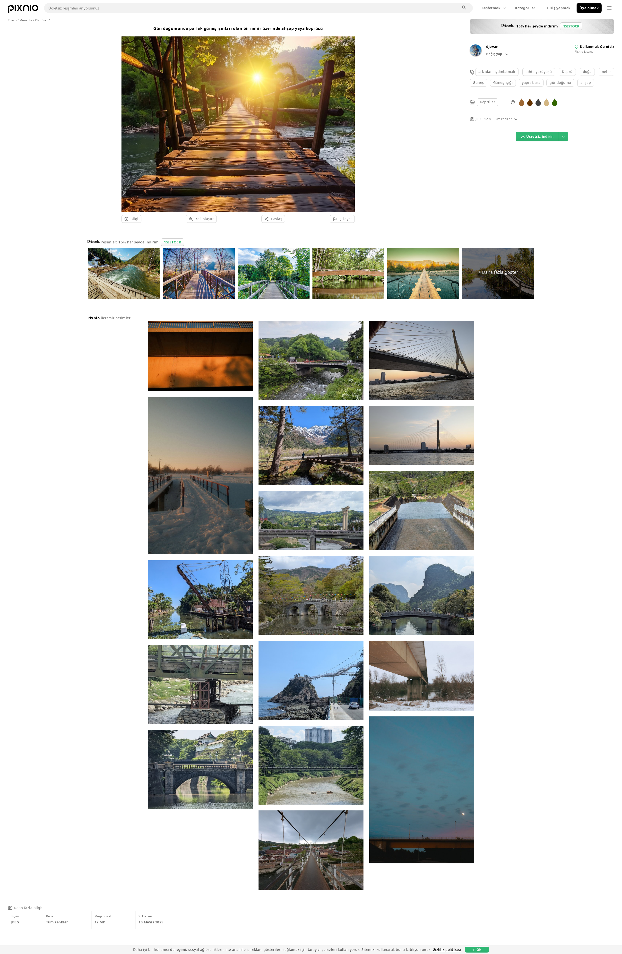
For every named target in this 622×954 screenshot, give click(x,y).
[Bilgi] (516, 119)
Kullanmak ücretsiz (597, 46)
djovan (492, 46)
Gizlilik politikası (447, 949)
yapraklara (531, 82)
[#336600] (555, 102)
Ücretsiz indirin (540, 136)
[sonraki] (349, 118)
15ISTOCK (172, 242)
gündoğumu (560, 82)
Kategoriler (525, 8)
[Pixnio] (23, 10)
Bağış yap (494, 54)
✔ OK (477, 949)
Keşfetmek (491, 8)
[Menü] (609, 8)
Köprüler (487, 102)
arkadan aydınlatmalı (496, 71)
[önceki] (126, 118)
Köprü (567, 71)
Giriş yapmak (559, 8)
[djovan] (475, 54)
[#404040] (538, 102)
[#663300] (530, 102)
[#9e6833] (521, 102)
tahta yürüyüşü (539, 71)
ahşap (585, 82)
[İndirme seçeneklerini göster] (563, 136)
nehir (606, 71)
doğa (587, 71)
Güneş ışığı (503, 82)
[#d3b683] (546, 102)
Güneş (478, 82)
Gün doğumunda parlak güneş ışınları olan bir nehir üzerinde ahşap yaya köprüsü (238, 28)
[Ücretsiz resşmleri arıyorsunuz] (464, 7)
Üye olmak (589, 8)
